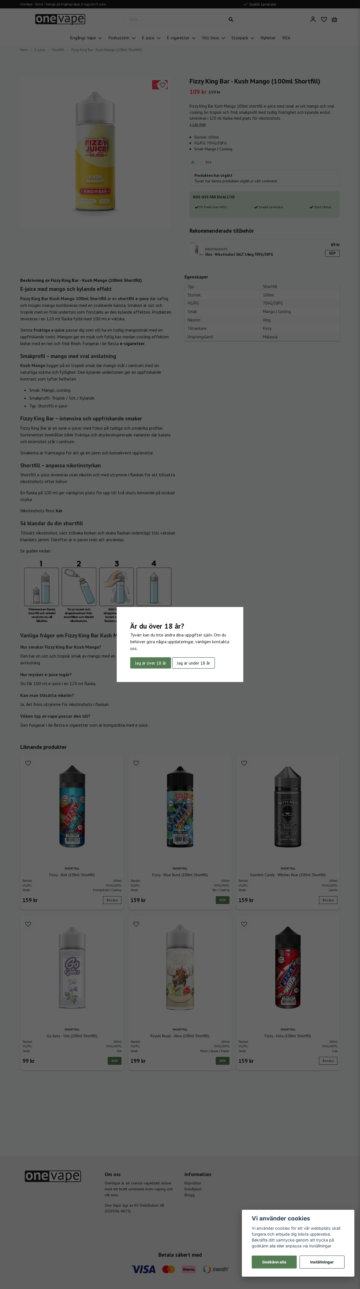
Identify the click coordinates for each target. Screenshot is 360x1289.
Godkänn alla (274, 1262)
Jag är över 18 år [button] (150, 663)
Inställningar (322, 1262)
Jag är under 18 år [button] (193, 663)
